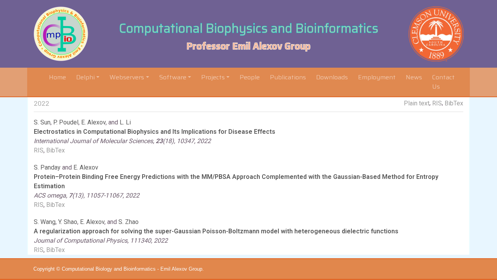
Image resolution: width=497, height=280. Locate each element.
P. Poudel (65, 122)
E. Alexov (93, 122)
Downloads (332, 77)
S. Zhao (128, 222)
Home (59, 77)
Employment (377, 77)
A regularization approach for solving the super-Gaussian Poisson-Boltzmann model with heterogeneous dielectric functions (216, 231)
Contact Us (443, 81)
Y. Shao (67, 222)
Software (172, 77)
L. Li (125, 122)
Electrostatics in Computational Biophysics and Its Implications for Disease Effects (154, 131)
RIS (437, 103)
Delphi (85, 77)
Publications (288, 77)
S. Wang (45, 222)
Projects (213, 77)
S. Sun (42, 122)
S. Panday (47, 167)
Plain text (416, 103)
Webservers (126, 77)
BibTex (454, 103)
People (250, 77)
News (414, 77)
